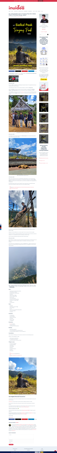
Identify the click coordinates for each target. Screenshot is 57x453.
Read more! (43, 29)
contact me (13, 430)
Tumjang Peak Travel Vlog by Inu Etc (17, 355)
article (13, 187)
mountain (19, 73)
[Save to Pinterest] (25, 71)
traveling (11, 417)
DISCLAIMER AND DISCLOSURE (28, 448)
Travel (18, 16)
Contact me (12, 353)
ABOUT (15, 450)
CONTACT (28, 450)
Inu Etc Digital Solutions (29, 424)
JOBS (42, 448)
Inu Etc (10, 16)
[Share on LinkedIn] (31, 71)
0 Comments (20, 16)
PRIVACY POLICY (15, 448)
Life (16, 16)
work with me (34, 429)
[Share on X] (18, 71)
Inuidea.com (21, 424)
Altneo (24, 424)
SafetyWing (10, 401)
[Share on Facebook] (12, 71)
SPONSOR (42, 450)
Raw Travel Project (18, 425)
